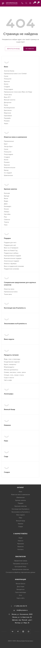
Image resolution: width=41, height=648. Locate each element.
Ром (5, 217)
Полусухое (7, 79)
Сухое (6, 76)
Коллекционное (9, 107)
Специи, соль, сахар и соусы (14, 375)
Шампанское (8, 175)
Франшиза (20, 543)
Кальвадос (7, 206)
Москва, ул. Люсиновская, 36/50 (22, 614)
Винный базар (20, 521)
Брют (6, 144)
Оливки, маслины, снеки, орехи (15, 372)
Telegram (18, 631)
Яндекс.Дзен (23, 631)
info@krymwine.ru (22, 610)
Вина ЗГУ (7, 97)
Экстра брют (8, 146)
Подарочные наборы (11, 253)
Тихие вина (8, 94)
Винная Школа (20, 583)
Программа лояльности (20, 563)
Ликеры (6, 211)
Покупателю (20, 556)
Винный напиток (9, 100)
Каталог (20, 487)
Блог (20, 595)
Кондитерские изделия (12, 362)
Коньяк (6, 209)
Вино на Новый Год (10, 250)
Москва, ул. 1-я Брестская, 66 (22, 617)
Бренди (6, 196)
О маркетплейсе (20, 533)
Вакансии (21, 546)
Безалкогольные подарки (12, 258)
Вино (20, 491)
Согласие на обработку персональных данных (20, 572)
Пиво (20, 518)
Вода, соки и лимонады (12, 359)
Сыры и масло (9, 377)
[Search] (26, 3)
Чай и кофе (8, 380)
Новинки (20, 523)
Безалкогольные (9, 167)
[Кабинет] (30, 3)
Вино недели (20, 515)
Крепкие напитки (20, 500)
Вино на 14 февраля (11, 248)
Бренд (6, 170)
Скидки (20, 526)
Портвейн (7, 118)
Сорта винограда (20, 592)
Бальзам (7, 193)
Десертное (7, 102)
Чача (5, 225)
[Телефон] (22, 3)
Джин (6, 204)
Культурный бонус (20, 566)
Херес (6, 123)
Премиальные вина (10, 292)
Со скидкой (8, 173)
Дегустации (20, 586)
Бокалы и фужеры (10, 263)
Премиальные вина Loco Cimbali (15, 73)
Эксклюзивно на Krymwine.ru (20, 512)
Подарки (20, 503)
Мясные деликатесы (11, 370)
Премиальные (9, 141)
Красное (7, 81)
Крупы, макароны (10, 364)
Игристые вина (9, 289)
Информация (20, 579)
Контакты (20, 549)
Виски (6, 198)
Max (28, 631)
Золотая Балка (9, 71)
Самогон (7, 219)
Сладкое (7, 86)
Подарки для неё (10, 245)
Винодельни (20, 589)
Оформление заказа (20, 561)
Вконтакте (12, 631)
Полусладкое (8, 89)
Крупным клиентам (21, 506)
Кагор (6, 105)
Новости (20, 541)
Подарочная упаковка (11, 269)
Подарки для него (10, 242)
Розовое (7, 121)
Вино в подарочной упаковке (14, 266)
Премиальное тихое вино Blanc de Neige (18, 92)
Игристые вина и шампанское (20, 494)
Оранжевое (8, 115)
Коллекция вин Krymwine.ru (20, 509)
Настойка (7, 214)
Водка (6, 201)
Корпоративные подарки (12, 255)
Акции (20, 538)
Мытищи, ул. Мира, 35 (22, 623)
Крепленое (8, 110)
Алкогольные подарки (11, 261)
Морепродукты (9, 367)
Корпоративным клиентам (20, 569)
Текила (6, 222)
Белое (6, 84)
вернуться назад (13, 48)
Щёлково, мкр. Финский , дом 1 (22, 620)
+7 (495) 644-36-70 (20, 606)
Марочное (7, 113)
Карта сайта (20, 598)
